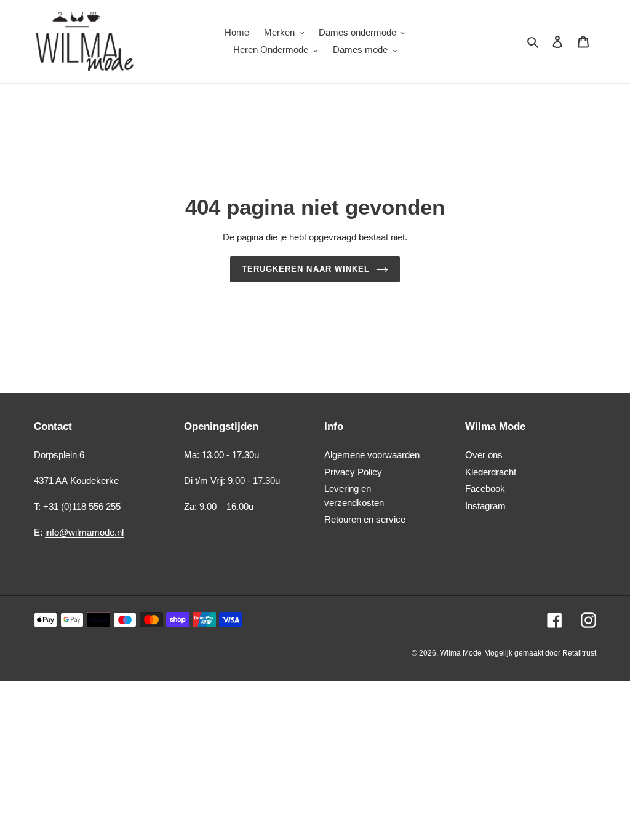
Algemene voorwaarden (372, 455)
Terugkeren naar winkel (306, 269)
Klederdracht (490, 472)
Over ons (484, 455)
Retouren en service (364, 519)
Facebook (485, 488)
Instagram (485, 506)
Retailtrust (579, 653)
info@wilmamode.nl (84, 532)
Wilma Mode (461, 653)
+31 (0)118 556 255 (82, 506)
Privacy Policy (353, 472)
